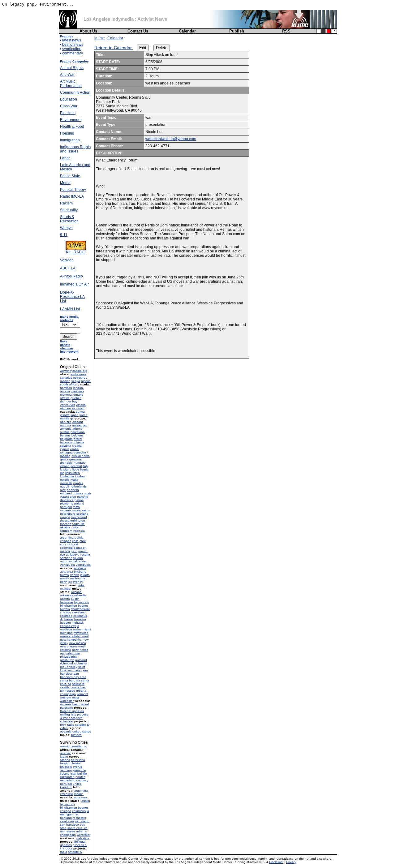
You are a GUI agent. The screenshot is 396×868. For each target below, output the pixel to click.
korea (84, 415)
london (80, 476)
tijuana (78, 558)
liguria (84, 469)
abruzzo (65, 421)
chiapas (65, 541)
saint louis (67, 821)
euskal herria (80, 456)
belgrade (66, 438)
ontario (78, 394)
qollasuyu (73, 554)
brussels (66, 442)
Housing (67, 133)
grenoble (66, 462)
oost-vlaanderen (75, 495)
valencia (79, 530)
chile (75, 541)
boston (83, 605)
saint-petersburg (74, 512)
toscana (65, 524)
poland (79, 503)
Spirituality (69, 210)
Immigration (70, 140)
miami (87, 629)
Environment (70, 120)
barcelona (78, 432)
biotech (76, 735)
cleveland (79, 612)
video (64, 728)
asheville (80, 595)
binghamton (68, 605)
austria (65, 432)
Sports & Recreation (69, 219)
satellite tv (82, 724)
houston (80, 619)
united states (81, 731)
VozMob (67, 260)
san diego (74, 670)
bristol (78, 438)
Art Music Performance (71, 83)
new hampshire (71, 639)
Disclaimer (276, 862)
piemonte (66, 503)
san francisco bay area (73, 675)
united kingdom (70, 529)
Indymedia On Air (74, 284)
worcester (67, 701)
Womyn (66, 228)
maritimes (77, 391)
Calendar (187, 31)
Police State (70, 176)
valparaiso (80, 561)
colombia (66, 547)
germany (75, 459)
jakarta (65, 415)
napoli (64, 486)
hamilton (66, 387)
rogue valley (68, 666)
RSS (286, 31)
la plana (65, 469)
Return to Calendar (113, 47)
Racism (66, 203)
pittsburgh (67, 660)
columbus (80, 615)
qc (72, 418)
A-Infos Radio (71, 276)
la (78, 626)
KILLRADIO (75, 252)
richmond (66, 663)
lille (62, 473)
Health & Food (72, 126)
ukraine (65, 527)
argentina (67, 537)
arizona (76, 592)
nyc (62, 653)
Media (65, 183)
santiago (66, 558)
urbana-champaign (73, 692)
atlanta (65, 598)
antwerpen (79, 425)
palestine (66, 707)
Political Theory (73, 189)
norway (78, 493)
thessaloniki (68, 520)
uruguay (66, 561)
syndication (71, 49)
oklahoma (73, 653)
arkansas (66, 595)
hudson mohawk (72, 622)
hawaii (68, 619)
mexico (65, 551)
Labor (65, 158)
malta (74, 479)
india (81, 585)
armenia (65, 428)
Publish (236, 31)
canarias (66, 377)
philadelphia (68, 656)
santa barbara (70, 680)
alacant (77, 421)
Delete (161, 47)
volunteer (66, 721)
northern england (69, 491)
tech (79, 718)
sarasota (78, 683)
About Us (88, 31)
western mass (70, 697)
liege (75, 469)
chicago (65, 612)
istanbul (76, 466)
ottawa (65, 398)
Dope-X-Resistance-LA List (72, 296)
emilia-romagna (69, 450)
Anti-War (67, 74)
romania (65, 510)
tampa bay (78, 687)
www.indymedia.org (73, 370)
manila (64, 418)
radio (70, 724)
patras (79, 500)
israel (85, 704)
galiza (64, 459)
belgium (77, 435)
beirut (76, 704)
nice (63, 490)
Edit (142, 47)
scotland (82, 513)
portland (81, 660)
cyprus (64, 449)
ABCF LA (67, 268)
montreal (66, 394)
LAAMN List (70, 309)
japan (75, 415)
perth (63, 581)
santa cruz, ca (77, 828)
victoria (81, 404)
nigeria (86, 381)
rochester (80, 663)
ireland (65, 466)
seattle (65, 687)
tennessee (67, 690)
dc (61, 619)
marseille (66, 483)
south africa (68, 384)
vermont (82, 694)
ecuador (79, 547)
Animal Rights (72, 68)
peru (74, 551)
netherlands (78, 486)
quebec (76, 398)
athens (77, 428)
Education (68, 99)
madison (66, 629)
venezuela (67, 564)
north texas (80, 649)
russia (76, 510)
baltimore (66, 602)
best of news (72, 44)
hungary (79, 462)
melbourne (77, 578)
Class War (68, 106)
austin (75, 598)
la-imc (99, 38)
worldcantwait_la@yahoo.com (170, 139)
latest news (71, 40)
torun (81, 520)
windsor (65, 408)
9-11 (63, 235)
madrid (65, 479)
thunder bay (68, 401)
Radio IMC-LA (72, 196)
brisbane (80, 571)
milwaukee (81, 632)
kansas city (68, 626)
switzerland (79, 517)
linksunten (72, 473)
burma (80, 411)
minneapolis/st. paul (74, 636)
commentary (72, 53)
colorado (66, 615)
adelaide (80, 568)
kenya (75, 381)
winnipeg (78, 408)
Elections (67, 113)
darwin (74, 575)
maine (77, 629)
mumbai (65, 588)
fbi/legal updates (72, 711)
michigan (66, 632)
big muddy (81, 602)
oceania (65, 731)
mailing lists (68, 714)
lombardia (67, 476)
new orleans (68, 646)
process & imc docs (74, 716)
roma (76, 507)
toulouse (78, 524)
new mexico (77, 643)
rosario (85, 554)
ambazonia (78, 374)
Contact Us (137, 31)
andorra (65, 425)
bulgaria (78, 442)
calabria (65, 445)
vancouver (67, 404)
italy (85, 466)
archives (66, 320)
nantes (78, 483)
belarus (65, 435)
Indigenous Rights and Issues (75, 149)
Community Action (75, 92)
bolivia (79, 537)
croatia (77, 445)
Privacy (291, 862)
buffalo (65, 609)
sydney (78, 581)
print (63, 724)
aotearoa (66, 571)
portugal (66, 507)
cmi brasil (71, 544)
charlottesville (80, 609)
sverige (65, 517)
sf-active (66, 348)
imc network (69, 351)
